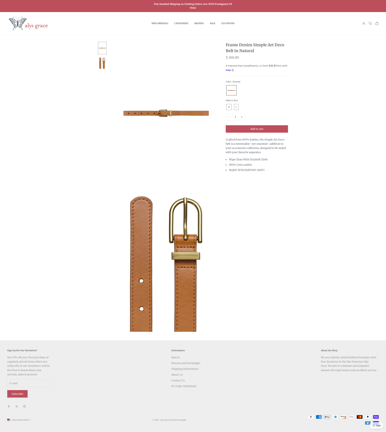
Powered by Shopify (178, 420)
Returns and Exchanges (185, 363)
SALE (212, 23)
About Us (177, 374)
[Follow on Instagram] (24, 406)
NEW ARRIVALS (160, 23)
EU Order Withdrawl (183, 386)
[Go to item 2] (102, 63)
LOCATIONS (227, 23)
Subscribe (17, 393)
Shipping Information (184, 369)
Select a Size (232, 100)
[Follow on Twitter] (16, 406)
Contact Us (178, 380)
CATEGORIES (181, 23)
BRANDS (199, 23)
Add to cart (256, 128)
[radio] (231, 90)
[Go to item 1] (102, 48)
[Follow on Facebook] (8, 406)
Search (175, 357)
